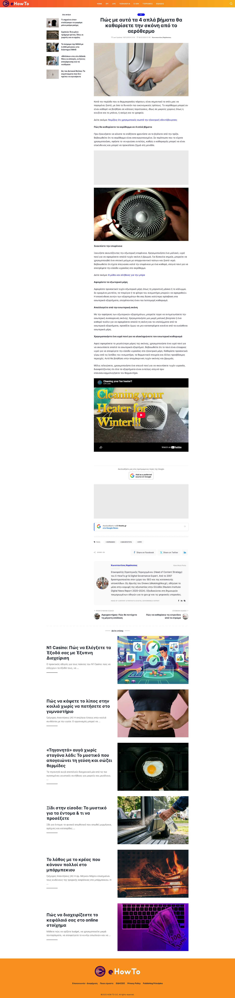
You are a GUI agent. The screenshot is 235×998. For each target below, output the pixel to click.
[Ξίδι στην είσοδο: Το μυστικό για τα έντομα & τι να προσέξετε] (153, 820)
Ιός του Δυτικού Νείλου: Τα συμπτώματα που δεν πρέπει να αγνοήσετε (73, 74)
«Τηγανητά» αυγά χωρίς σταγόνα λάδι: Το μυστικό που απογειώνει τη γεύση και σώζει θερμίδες (79, 757)
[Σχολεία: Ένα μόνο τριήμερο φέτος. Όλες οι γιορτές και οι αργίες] (53, 35)
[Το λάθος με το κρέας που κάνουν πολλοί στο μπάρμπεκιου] (153, 874)
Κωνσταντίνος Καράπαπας (161, 37)
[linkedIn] (185, 552)
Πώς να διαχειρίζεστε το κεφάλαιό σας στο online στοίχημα (72, 920)
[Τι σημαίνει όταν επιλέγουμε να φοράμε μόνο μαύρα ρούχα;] (53, 22)
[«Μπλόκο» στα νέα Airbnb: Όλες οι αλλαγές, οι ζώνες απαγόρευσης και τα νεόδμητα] (53, 60)
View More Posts (179, 565)
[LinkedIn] (181, 600)
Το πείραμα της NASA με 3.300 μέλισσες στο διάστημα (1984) (72, 47)
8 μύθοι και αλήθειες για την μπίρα (126, 275)
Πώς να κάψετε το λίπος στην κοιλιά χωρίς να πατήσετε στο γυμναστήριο (78, 706)
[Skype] (184, 600)
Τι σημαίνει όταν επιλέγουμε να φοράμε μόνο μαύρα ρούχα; (71, 22)
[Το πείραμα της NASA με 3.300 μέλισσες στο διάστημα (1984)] (53, 47)
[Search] (231, 3)
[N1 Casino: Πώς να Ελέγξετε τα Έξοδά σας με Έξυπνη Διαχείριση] (153, 660)
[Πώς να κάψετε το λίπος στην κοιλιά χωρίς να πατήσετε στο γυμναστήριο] (153, 713)
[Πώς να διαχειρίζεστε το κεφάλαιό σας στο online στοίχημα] (153, 927)
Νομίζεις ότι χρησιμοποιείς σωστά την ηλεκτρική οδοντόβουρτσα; (142, 120)
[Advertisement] (141, 167)
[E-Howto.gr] (16, 3)
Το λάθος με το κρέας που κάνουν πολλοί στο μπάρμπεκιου (73, 864)
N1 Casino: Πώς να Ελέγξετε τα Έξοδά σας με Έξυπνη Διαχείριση (79, 652)
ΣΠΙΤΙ (140, 542)
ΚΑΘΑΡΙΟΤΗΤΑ (126, 542)
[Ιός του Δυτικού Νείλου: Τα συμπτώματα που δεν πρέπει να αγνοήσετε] (53, 74)
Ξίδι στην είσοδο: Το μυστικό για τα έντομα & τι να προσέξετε (77, 813)
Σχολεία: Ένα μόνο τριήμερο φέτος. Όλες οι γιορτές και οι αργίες (72, 35)
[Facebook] (178, 600)
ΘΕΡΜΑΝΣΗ (111, 542)
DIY (141, 14)
